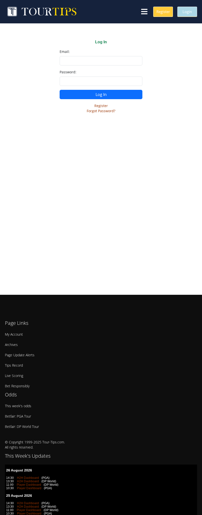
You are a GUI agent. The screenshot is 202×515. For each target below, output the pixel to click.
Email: (65, 51)
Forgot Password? (101, 111)
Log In (101, 94)
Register (101, 105)
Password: (68, 72)
